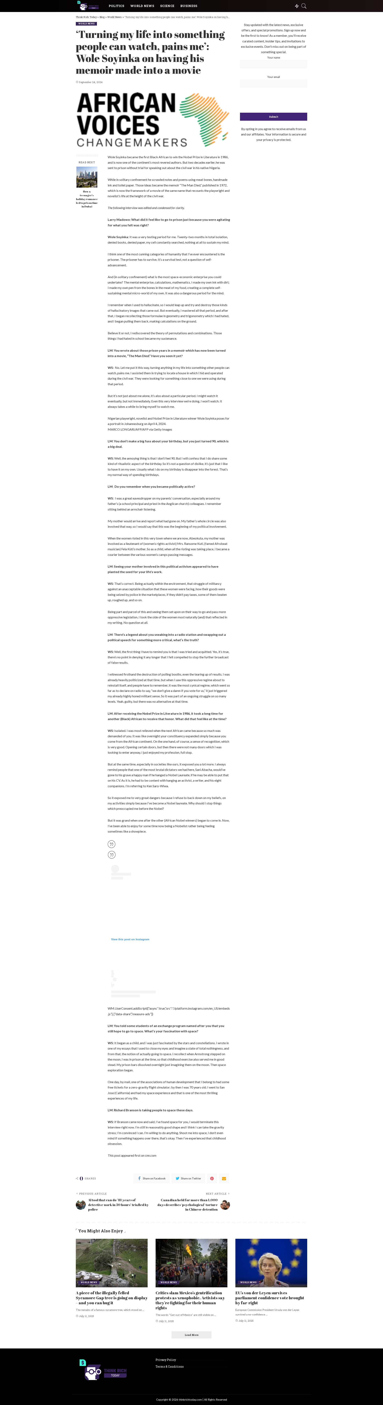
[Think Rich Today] (89, 6)
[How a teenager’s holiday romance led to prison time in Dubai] (86, 177)
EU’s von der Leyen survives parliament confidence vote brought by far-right (269, 1297)
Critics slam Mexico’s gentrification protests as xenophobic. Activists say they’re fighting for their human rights (190, 1300)
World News (86, 23)
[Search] (304, 6)
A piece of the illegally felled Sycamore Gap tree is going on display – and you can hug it (112, 1297)
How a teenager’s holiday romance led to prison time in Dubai (87, 199)
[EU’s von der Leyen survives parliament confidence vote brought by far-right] (271, 1263)
